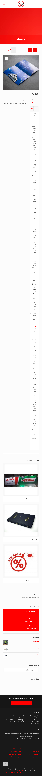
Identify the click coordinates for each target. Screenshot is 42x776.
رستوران (34, 326)
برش (31, 614)
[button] (6, 58)
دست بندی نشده (31, 628)
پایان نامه (34, 539)
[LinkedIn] (15, 773)
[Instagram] (9, 773)
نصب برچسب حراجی (31, 580)
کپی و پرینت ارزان (16, 749)
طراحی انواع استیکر (16, 751)
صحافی (34, 104)
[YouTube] (17, 773)
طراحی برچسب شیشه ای (15, 757)
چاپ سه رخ (20, 768)
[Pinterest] (12, 773)
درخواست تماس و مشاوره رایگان (21, 703)
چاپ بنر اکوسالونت (34, 757)
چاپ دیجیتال (35, 749)
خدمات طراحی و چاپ (31, 625)
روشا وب (21, 770)
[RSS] (6, 773)
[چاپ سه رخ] (21, 4)
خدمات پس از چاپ (31, 611)
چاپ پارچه (36, 688)
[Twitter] (20, 773)
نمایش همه (7, 50)
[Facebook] (23, 773)
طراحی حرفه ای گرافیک (15, 754)
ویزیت (34, 193)
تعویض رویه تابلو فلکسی (30, 499)
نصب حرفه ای (29, 621)
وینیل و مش (36, 751)
